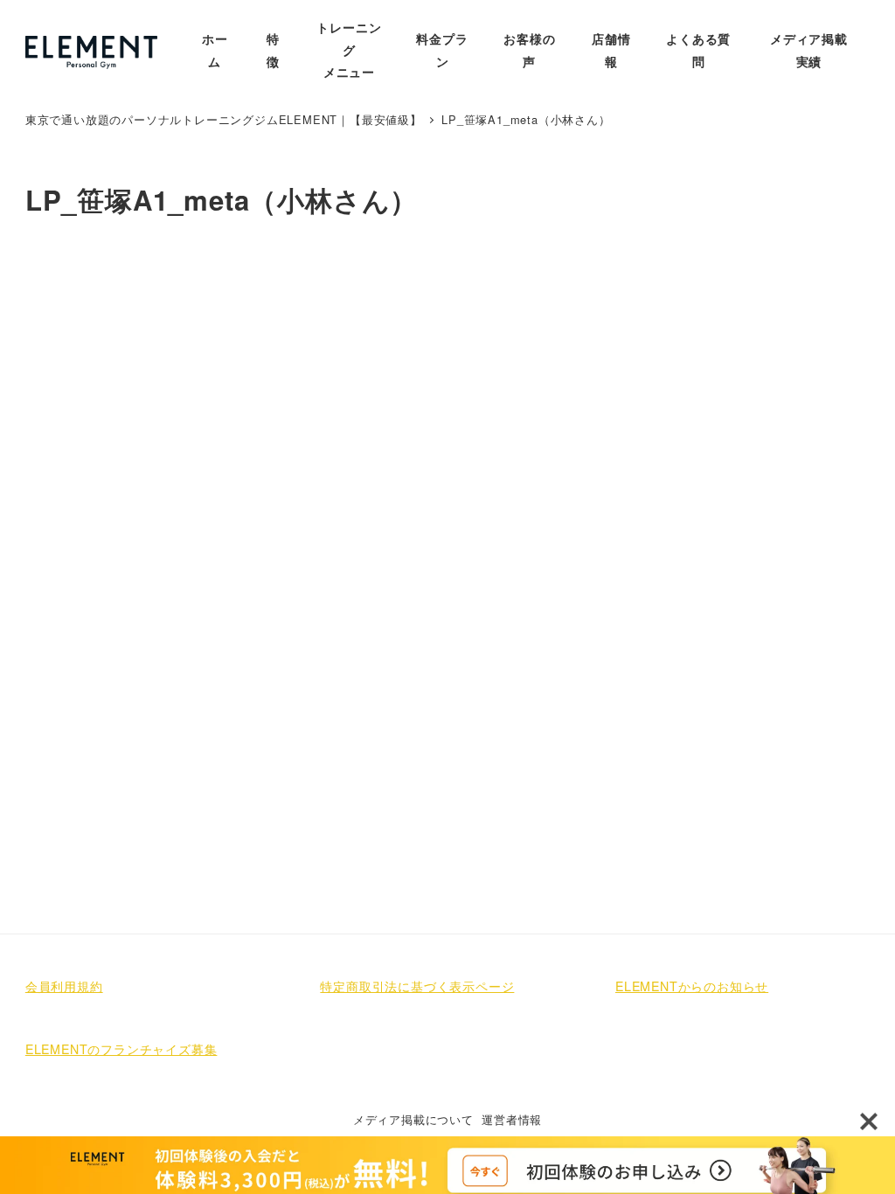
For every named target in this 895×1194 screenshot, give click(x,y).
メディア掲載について (413, 1119)
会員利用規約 (64, 986)
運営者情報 (512, 1119)
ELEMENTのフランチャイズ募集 (121, 1049)
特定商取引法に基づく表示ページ (417, 986)
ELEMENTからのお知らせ (691, 986)
